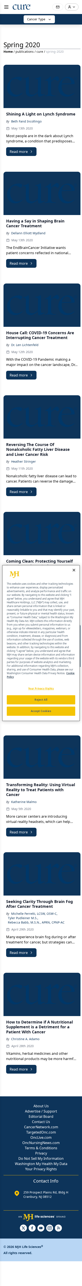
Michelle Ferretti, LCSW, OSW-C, (34, 914)
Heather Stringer (23, 461)
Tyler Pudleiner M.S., (23, 918)
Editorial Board (41, 1116)
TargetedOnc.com (41, 1132)
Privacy (41, 1153)
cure (40, 51)
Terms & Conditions (41, 1148)
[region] (41, 643)
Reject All (41, 699)
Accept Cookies (41, 711)
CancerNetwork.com (41, 1127)
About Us (41, 1106)
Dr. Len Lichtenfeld (24, 345)
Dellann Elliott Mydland (28, 233)
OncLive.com (41, 1137)
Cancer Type (36, 19)
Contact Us (41, 1121)
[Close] (74, 570)
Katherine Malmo (24, 802)
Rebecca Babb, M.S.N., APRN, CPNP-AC (36, 922)
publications (25, 51)
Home (8, 51)
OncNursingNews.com (41, 1142)
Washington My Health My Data (41, 1163)
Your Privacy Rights (41, 1169)
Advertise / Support (41, 1111)
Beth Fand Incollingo (26, 121)
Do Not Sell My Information (41, 1158)
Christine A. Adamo (25, 1039)
